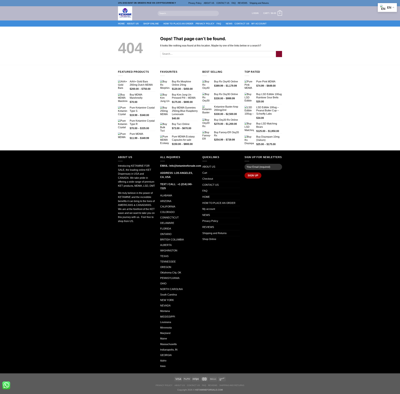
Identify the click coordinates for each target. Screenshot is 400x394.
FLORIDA (165, 228)
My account (259, 23)
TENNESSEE (168, 261)
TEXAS (164, 256)
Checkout (207, 178)
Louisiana (165, 322)
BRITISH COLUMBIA (172, 239)
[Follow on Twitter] (277, 3)
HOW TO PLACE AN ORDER (178, 23)
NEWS (229, 23)
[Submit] (215, 13)
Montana (165, 311)
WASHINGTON (168, 250)
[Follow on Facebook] (271, 3)
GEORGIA (166, 355)
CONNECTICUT (169, 217)
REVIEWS (242, 3)
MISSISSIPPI (168, 316)
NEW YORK (167, 300)
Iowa (162, 366)
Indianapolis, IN (169, 349)
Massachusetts (168, 344)
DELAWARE (167, 223)
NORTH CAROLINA (171, 289)
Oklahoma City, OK (170, 272)
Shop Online (151, 23)
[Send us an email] (280, 3)
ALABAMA (166, 195)
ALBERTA (166, 245)
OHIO (163, 283)
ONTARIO (165, 234)
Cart (204, 173)
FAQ (234, 3)
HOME (121, 23)
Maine (163, 338)
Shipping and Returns (259, 3)
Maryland (165, 333)
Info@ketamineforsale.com (185, 165)
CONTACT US (222, 3)
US (131, 221)
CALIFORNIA (167, 206)
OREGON (165, 267)
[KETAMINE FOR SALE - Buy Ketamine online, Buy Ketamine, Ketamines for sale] (135, 13)
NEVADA (165, 305)
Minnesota (166, 327)
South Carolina (168, 294)
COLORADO (167, 212)
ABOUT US (209, 3)
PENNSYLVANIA (170, 278)
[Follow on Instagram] (274, 3)
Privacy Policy (195, 3)
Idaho (163, 360)
